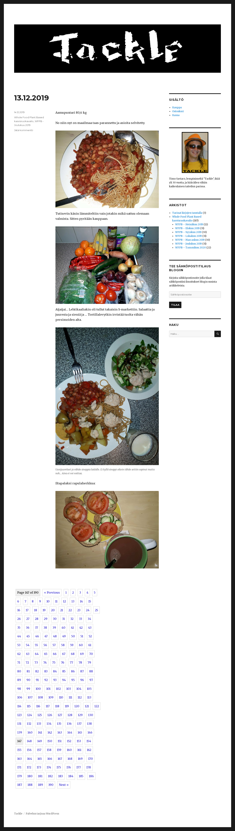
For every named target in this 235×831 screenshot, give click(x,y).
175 (59, 767)
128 (70, 715)
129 (80, 715)
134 (49, 723)
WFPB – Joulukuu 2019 (188, 243)
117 (48, 706)
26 (19, 619)
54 (27, 645)
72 (27, 662)
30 (55, 619)
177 (78, 767)
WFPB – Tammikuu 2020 (190, 247)
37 (36, 627)
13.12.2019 (31, 97)
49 (64, 636)
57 (54, 645)
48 (55, 636)
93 (55, 680)
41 (72, 627)
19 (44, 610)
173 (39, 767)
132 (29, 723)
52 (90, 636)
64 (37, 654)
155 (19, 750)
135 (59, 723)
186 (91, 776)
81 (28, 671)
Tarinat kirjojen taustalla (187, 212)
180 (29, 776)
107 (30, 697)
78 (80, 662)
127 (60, 715)
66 (55, 654)
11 (56, 601)
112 (80, 697)
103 (68, 689)
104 (78, 689)
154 (88, 741)
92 (46, 680)
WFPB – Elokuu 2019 (187, 228)
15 (89, 601)
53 (18, 645)
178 (88, 767)
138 (89, 723)
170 (90, 758)
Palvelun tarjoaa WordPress (42, 813)
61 (89, 645)
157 (39, 750)
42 (81, 627)
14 (81, 601)
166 (49, 758)
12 (64, 601)
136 (69, 723)
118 (57, 706)
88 (91, 671)
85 (64, 671)
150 (49, 741)
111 (70, 697)
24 (87, 610)
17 (27, 610)
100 (38, 689)
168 (70, 758)
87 (82, 671)
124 (29, 715)
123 (19, 715)
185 (81, 776)
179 (19, 776)
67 (63, 654)
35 (18, 627)
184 (70, 776)
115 (29, 706)
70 (91, 654)
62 (19, 654)
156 (29, 750)
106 (19, 697)
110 (61, 697)
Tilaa (175, 304)
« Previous (52, 592)
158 (49, 750)
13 (72, 601)
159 (59, 750)
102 (58, 689)
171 (19, 767)
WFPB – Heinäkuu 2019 (189, 224)
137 (79, 723)
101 (48, 689)
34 (89, 619)
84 (55, 671)
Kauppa (177, 107)
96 (82, 680)
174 (49, 767)
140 (30, 732)
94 (64, 680)
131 (19, 723)
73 (36, 662)
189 (40, 785)
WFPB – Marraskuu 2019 (190, 239)
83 (46, 671)
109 (50, 697)
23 (78, 610)
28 (36, 619)
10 (48, 601)
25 (96, 610)
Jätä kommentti (23, 130)
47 (46, 636)
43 (89, 627)
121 (87, 706)
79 (89, 662)
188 (30, 785)
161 (79, 750)
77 (71, 662)
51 (81, 636)
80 (19, 671)
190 (50, 785)
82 (37, 671)
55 (36, 645)
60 (81, 645)
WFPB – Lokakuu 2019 (188, 236)
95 (73, 680)
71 (18, 662)
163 (19, 758)
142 (50, 732)
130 (90, 715)
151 (60, 741)
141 (40, 732)
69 (82, 654)
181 (40, 776)
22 (70, 610)
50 (73, 636)
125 (39, 715)
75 (53, 662)
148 (29, 741)
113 (89, 697)
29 (45, 619)
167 (60, 758)
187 (19, 785)
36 (27, 627)
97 (91, 680)
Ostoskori (178, 111)
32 (71, 619)
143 (59, 732)
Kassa (176, 115)
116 (38, 706)
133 (39, 723)
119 (67, 706)
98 (19, 689)
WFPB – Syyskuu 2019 (188, 232)
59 (71, 645)
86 (73, 671)
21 (61, 610)
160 (69, 750)
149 (39, 741)
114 (19, 706)
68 (73, 654)
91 (37, 680)
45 (28, 636)
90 (28, 680)
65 (45, 654)
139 (19, 732)
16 (18, 610)
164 (29, 758)
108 (40, 697)
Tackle (18, 813)
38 (45, 627)
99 (28, 689)
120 (76, 706)
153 (79, 741)
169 (80, 758)
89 (19, 680)
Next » (64, 785)
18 (35, 610)
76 (62, 662)
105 (89, 689)
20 (53, 610)
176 (68, 767)
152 (69, 741)
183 (60, 776)
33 (80, 619)
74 (45, 662)
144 (69, 732)
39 (54, 627)
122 (96, 706)
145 (80, 732)
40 (63, 627)
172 (29, 767)
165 (39, 758)
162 (89, 750)
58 (63, 645)
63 (27, 654)
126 (49, 715)
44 (19, 636)
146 (90, 732)
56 (45, 645)
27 (27, 619)
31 (63, 619)
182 (50, 776)
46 (37, 636)
